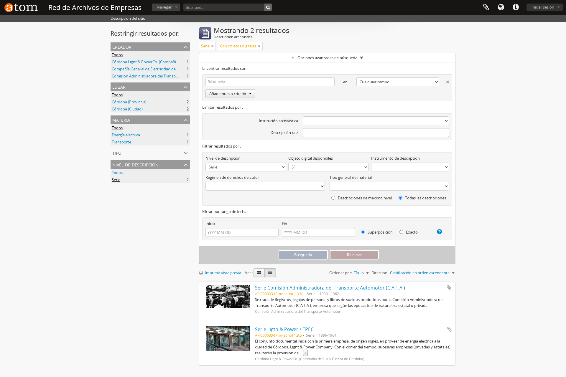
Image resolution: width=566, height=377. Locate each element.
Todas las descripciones (425, 198)
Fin (284, 223)
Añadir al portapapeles (449, 288)
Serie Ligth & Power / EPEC (284, 329)
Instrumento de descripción (395, 158)
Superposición (380, 232)
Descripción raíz (284, 132)
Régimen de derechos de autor (232, 177)
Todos (117, 54)
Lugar (119, 86)
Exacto (411, 232)
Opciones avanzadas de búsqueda (327, 57)
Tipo (116, 152)
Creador (121, 46)
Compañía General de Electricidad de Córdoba (152, 69)
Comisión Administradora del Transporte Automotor (158, 76)
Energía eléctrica (126, 135)
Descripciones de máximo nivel (364, 198)
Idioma (500, 7)
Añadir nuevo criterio (227, 93)
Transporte (121, 142)
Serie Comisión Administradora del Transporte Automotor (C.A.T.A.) (330, 288)
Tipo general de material (351, 177)
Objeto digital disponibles (310, 158)
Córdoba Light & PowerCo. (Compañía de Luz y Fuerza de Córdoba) (170, 62)
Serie (116, 179)
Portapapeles (486, 7)
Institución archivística (278, 120)
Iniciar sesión (543, 7)
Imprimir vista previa (222, 272)
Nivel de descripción (135, 164)
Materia (121, 119)
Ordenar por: (340, 272)
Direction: (379, 272)
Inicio (210, 223)
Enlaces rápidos (515, 7)
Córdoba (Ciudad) (127, 109)
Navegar (164, 7)
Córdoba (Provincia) (129, 102)
